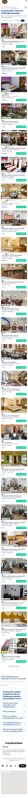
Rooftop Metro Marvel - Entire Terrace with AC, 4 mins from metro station (14, 630)
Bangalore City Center (11, 498)
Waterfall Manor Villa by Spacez (11, 389)
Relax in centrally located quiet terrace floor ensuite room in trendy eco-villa (13, 282)
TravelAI (19, 758)
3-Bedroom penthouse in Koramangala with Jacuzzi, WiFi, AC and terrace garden (13, 229)
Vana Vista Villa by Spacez (9, 362)
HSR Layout (9, 70)
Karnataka (4, 632)
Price (10, 20)
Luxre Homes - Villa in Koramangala (12, 255)
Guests (16, 20)
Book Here (22, 766)
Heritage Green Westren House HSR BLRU (13, 68)
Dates (3, 20)
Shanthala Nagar (10, 177)
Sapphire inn (5, 95)
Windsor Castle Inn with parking (11, 656)
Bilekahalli (9, 525)
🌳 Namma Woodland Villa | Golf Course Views (13, 42)
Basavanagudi (10, 552)
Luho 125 (4, 201)
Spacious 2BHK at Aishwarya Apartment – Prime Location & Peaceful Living (13, 577)
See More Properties (14, 666)
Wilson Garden (10, 97)
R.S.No (4, 750)
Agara (8, 632)
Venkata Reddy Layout (12, 231)
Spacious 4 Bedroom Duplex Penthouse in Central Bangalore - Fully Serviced (14, 175)
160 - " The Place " (7, 442)
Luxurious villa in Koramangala (10, 415)
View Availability (21, 46)
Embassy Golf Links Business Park (14, 605)
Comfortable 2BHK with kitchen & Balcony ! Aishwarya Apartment (14, 523)
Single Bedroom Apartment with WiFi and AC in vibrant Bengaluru (14, 550)
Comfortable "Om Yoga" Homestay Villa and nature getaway (13, 470)
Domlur (8, 284)
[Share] (25, 7)
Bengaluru (4, 44)
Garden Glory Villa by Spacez (10, 121)
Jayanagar (9, 445)
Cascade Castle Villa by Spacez (10, 308)
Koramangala (10, 44)
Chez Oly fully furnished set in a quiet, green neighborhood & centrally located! (13, 603)
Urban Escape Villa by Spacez (10, 335)
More (23, 20)
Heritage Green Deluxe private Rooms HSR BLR (14, 149)
